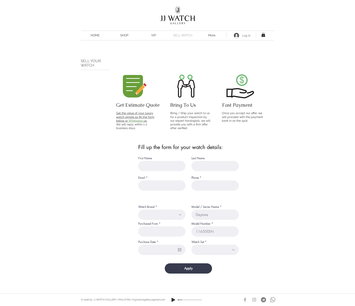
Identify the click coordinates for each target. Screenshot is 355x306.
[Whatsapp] (272, 299)
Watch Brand (146, 206)
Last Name (198, 158)
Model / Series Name (205, 206)
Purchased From (148, 223)
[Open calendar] (179, 249)
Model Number (201, 223)
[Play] (173, 300)
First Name (145, 158)
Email (141, 177)
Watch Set (197, 242)
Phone (195, 177)
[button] (263, 34)
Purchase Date (149, 242)
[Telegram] (263, 299)
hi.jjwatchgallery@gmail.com (149, 299)
